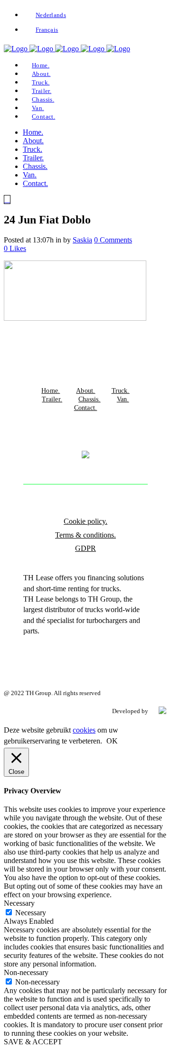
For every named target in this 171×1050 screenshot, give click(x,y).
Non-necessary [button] (26, 972)
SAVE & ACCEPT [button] (33, 1042)
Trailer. (52, 399)
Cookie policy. (85, 521)
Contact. (85, 407)
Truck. (121, 390)
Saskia (82, 240)
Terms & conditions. (85, 535)
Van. (123, 399)
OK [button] (112, 741)
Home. (50, 390)
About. (85, 390)
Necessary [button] (19, 903)
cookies (84, 730)
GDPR (85, 548)
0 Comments (113, 240)
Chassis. (89, 399)
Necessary (30, 913)
